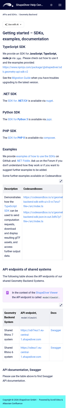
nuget (49, 100)
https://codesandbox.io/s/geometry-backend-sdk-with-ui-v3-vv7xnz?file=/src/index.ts (44, 202)
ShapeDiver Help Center (29, 4)
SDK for (18, 100)
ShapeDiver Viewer (47, 292)
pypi (49, 119)
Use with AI (13, 24)
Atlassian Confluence (12, 403)
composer (49, 137)
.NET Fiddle (23, 160)
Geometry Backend (28, 14)
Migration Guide (21, 77)
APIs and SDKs (10, 14)
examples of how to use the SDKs (35, 156)
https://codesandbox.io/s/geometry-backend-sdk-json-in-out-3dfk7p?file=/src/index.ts (44, 217)
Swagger (56, 330)
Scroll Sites (55, 400)
